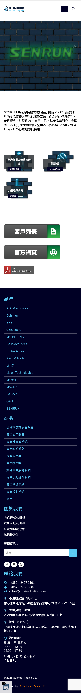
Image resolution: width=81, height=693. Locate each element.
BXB (9, 322)
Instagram (21, 564)
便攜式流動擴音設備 (20, 427)
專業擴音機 (13, 463)
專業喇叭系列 (15, 448)
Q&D (9, 401)
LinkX (10, 365)
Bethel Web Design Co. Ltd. (35, 686)
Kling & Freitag (16, 358)
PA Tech (11, 394)
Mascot (11, 380)
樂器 (9, 499)
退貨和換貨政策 (14, 529)
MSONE (12, 387)
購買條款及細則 (14, 517)
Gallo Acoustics (16, 344)
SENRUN (13, 408)
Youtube (14, 564)
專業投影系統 (15, 491)
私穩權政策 (11, 534)
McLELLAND (15, 337)
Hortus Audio (15, 351)
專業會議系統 (15, 484)
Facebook (7, 564)
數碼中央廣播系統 (18, 470)
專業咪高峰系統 (17, 441)
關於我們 (13, 508)
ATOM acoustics (17, 308)
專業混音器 (13, 456)
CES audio (13, 329)
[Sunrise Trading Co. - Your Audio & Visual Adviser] (14, 9)
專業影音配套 (15, 434)
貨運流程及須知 (14, 523)
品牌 (8, 299)
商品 (8, 418)
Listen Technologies (19, 372)
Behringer (13, 315)
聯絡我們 (13, 573)
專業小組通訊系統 (18, 477)
